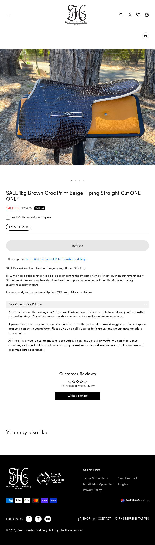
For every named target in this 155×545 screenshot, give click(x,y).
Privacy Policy (92, 490)
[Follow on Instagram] (38, 519)
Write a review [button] (78, 396)
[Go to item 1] (71, 180)
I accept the (47, 259)
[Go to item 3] (79, 180)
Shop (86, 518)
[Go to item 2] (75, 180)
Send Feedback (128, 478)
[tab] (77, 304)
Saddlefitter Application (98, 484)
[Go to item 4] (83, 180)
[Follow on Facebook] (29, 519)
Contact (104, 518)
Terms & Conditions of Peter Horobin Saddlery (55, 259)
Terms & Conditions (95, 478)
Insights (123, 484)
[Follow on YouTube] (47, 519)
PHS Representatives (134, 518)
